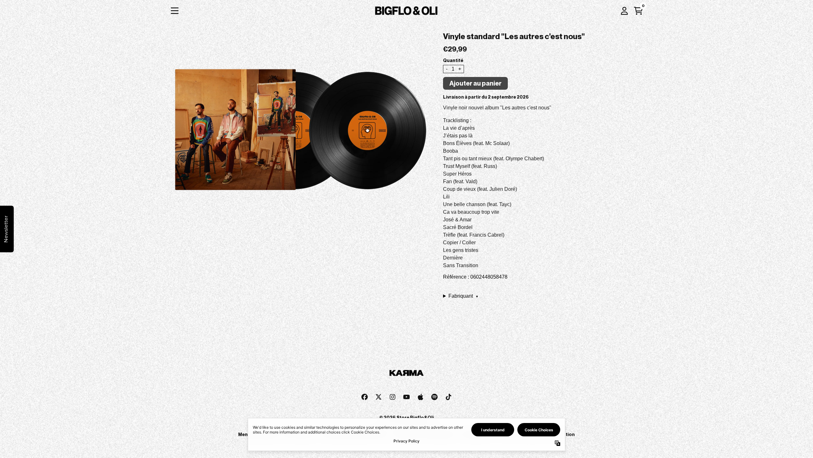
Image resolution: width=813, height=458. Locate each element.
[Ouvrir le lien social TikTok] (448, 397)
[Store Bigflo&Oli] (406, 10)
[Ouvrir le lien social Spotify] (434, 397)
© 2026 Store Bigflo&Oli (406, 417)
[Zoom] (299, 124)
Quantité (453, 60)
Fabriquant (463, 296)
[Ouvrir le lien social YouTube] (406, 397)
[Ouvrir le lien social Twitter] (379, 397)
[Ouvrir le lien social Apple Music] (420, 397)
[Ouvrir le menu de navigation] (175, 10)
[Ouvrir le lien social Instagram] (393, 397)
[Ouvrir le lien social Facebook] (365, 397)
